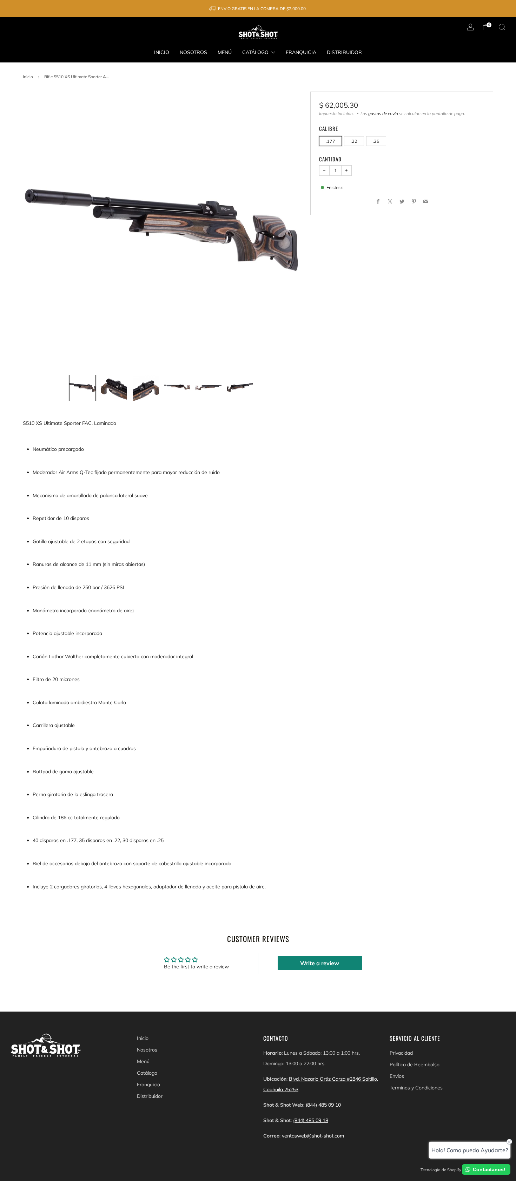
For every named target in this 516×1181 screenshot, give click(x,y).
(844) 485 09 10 (323, 1105)
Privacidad (401, 1053)
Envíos (397, 1076)
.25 (376, 141)
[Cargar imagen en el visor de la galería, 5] (208, 388)
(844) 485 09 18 (310, 1120)
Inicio (161, 52)
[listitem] (257, 8)
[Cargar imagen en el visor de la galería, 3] (145, 388)
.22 (354, 141)
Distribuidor (344, 52)
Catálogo (255, 52)
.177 (330, 141)
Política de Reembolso (414, 1064)
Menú (225, 52)
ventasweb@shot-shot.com (313, 1136)
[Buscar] (501, 27)
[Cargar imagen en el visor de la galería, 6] (240, 388)
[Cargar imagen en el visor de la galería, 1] (82, 388)
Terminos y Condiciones (416, 1088)
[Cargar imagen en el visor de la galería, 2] (114, 388)
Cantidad (330, 159)
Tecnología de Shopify (441, 1169)
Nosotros (193, 52)
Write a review (319, 963)
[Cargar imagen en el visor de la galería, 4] (177, 388)
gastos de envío (383, 113)
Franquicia (301, 52)
